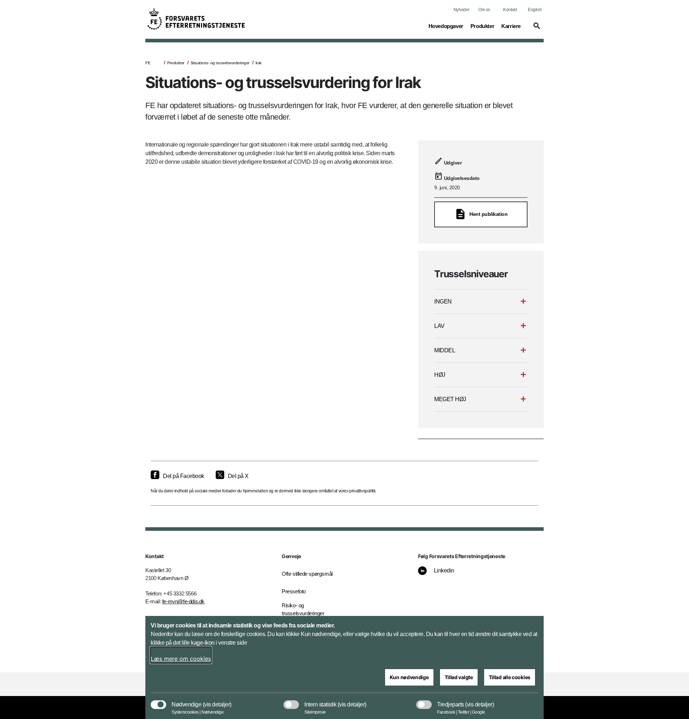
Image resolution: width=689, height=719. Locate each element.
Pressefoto (294, 591)
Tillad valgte (459, 677)
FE (147, 63)
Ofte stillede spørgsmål (307, 574)
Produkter (175, 63)
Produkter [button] (482, 26)
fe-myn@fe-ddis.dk (183, 601)
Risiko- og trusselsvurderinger (303, 609)
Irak (259, 63)
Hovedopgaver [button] (445, 26)
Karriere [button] (511, 26)
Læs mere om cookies (181, 658)
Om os (484, 9)
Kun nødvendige (409, 677)
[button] (536, 29)
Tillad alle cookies (509, 677)
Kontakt (510, 9)
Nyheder (461, 9)
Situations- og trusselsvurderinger (220, 63)
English (535, 9)
